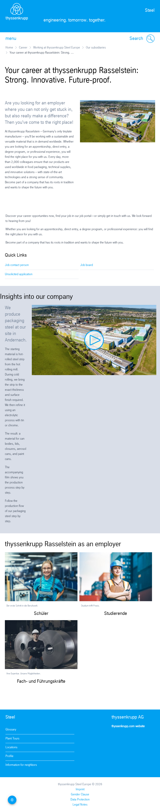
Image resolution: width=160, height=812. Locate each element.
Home (9, 47)
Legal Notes (80, 804)
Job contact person (17, 265)
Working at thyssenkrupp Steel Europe (56, 47)
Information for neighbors (21, 764)
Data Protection (80, 799)
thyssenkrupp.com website (128, 726)
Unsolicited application (18, 274)
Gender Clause (80, 794)
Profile (9, 756)
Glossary (10, 729)
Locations (11, 747)
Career (23, 47)
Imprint (80, 789)
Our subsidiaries (96, 47)
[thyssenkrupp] (16, 16)
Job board (86, 265)
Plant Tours (12, 738)
